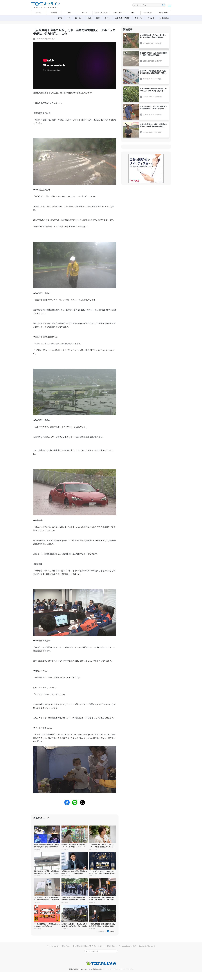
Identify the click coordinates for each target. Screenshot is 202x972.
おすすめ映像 (163, 13)
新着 (60, 18)
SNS (132, 13)
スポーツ (138, 18)
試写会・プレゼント (101, 13)
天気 (69, 13)
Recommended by (101, 931)
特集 (98, 18)
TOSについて (148, 13)
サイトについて (52, 946)
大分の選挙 (164, 18)
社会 (68, 18)
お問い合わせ (65, 946)
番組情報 (54, 13)
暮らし (107, 18)
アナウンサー (117, 13)
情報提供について (113, 946)
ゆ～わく (79, 18)
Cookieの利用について (147, 946)
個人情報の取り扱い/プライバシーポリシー (88, 946)
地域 (89, 18)
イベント (84, 13)
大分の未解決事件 (122, 18)
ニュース (38, 13)
